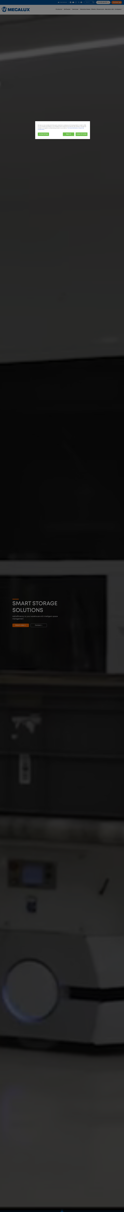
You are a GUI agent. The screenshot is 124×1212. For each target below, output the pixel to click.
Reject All (68, 134)
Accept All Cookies (82, 134)
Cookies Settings (43, 134)
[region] (62, 130)
